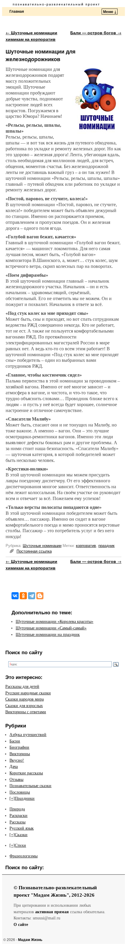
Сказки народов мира (24, 699)
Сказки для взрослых (24, 705)
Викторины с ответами (25, 711)
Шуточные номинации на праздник (48, 634)
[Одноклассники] (23, 595)
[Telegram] (31, 595)
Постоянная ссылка (34, 551)
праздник (106, 545)
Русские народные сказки (28, 693)
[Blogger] (39, 595)
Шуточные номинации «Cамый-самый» (51, 628)
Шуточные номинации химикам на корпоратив (31, 36)
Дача (13, 766)
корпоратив (86, 545)
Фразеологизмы (23, 856)
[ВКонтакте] (15, 595)
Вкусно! (16, 760)
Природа (17, 809)
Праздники (25, 798)
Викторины (19, 753)
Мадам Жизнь (30, 939)
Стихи (20, 845)
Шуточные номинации (42, 545)
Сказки (21, 834)
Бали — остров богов (95, 32)
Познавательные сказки (30, 785)
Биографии (19, 747)
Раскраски (18, 815)
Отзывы (16, 779)
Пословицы (19, 792)
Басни (14, 741)
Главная (16, 11)
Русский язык (21, 828)
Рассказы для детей (22, 686)
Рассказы (17, 822)
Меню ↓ (110, 11)
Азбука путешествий (27, 734)
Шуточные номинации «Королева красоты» (54, 621)
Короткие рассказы (26, 773)
